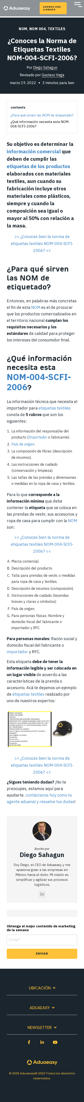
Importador (38, 437)
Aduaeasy (40, 1008)
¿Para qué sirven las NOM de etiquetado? (42, 115)
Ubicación (40, 988)
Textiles (56, 29)
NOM (23, 29)
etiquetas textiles (55, 408)
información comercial (34, 151)
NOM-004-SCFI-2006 (39, 381)
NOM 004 (37, 29)
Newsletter (40, 1027)
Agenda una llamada (52, 8)
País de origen (22, 444)
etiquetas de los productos (38, 166)
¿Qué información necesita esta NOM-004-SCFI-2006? (40, 124)
